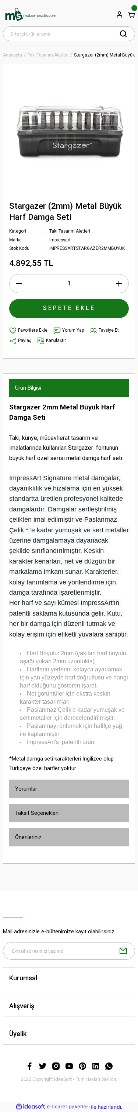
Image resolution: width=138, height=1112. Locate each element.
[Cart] (131, 15)
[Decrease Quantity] (19, 283)
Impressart (60, 240)
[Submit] (123, 951)
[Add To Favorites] (28, 330)
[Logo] (30, 14)
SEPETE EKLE (69, 308)
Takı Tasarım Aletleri (69, 231)
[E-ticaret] (68, 1107)
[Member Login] (119, 15)
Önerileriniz (28, 837)
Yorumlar (26, 788)
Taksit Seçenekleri (37, 813)
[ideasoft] (30, 1107)
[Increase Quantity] (118, 283)
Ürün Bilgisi (28, 387)
